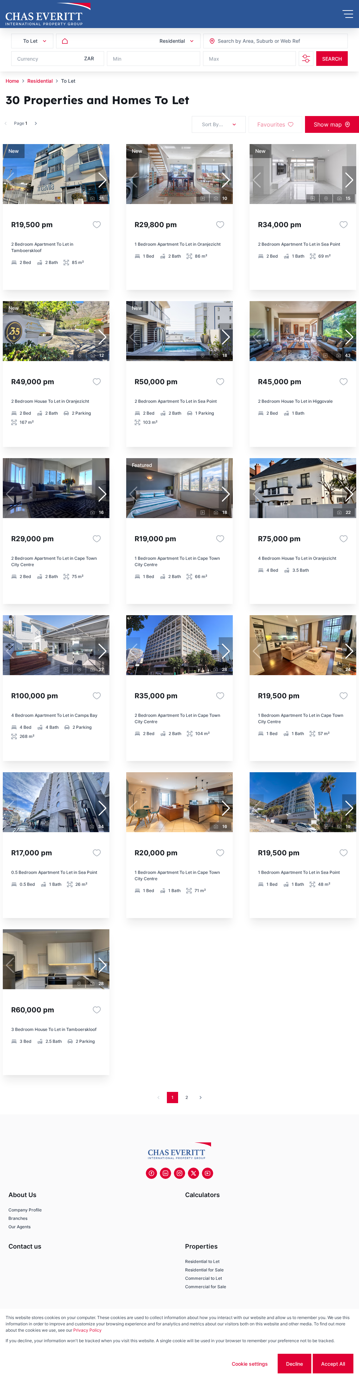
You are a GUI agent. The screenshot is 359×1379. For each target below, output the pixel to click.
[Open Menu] (347, 14)
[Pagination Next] (200, 1097)
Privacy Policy (87, 1330)
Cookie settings (250, 1364)
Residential (40, 81)
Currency (27, 59)
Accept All (333, 1364)
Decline (294, 1364)
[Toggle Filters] (306, 58)
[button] (102, 180)
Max (214, 59)
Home (12, 81)
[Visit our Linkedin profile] (165, 1173)
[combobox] (256, 41)
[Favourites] (97, 224)
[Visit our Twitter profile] (193, 1173)
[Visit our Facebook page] (151, 1173)
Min (117, 59)
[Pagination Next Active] (35, 123)
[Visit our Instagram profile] (179, 1173)
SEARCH (332, 59)
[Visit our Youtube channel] (207, 1173)
